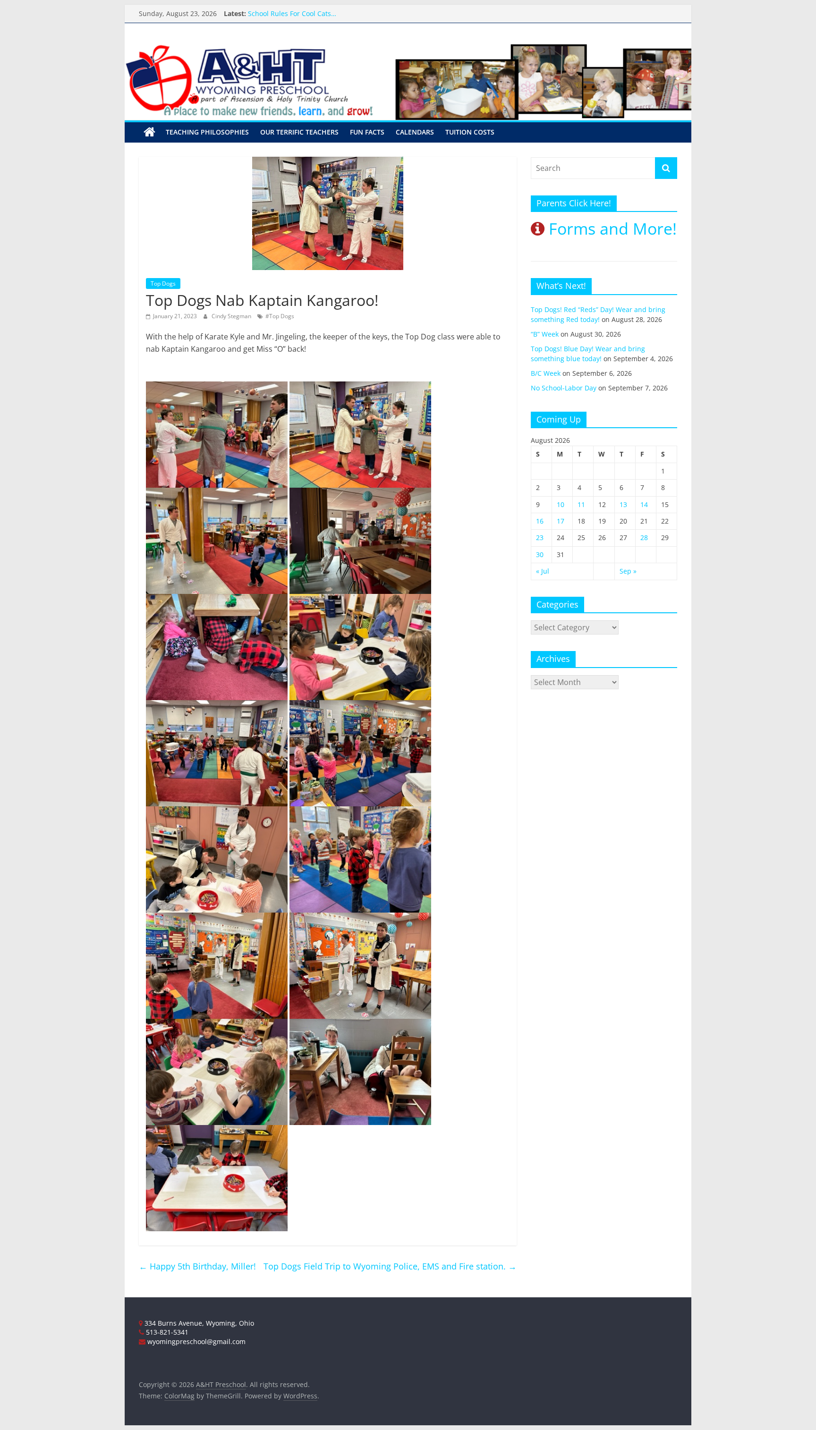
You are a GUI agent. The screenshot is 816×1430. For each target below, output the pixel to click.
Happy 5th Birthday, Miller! (197, 1266)
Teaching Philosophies (207, 131)
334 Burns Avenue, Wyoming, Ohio (198, 1323)
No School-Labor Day (563, 387)
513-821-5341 (166, 1332)
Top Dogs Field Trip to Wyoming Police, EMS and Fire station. (390, 1266)
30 (540, 554)
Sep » (628, 571)
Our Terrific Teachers (281, 13)
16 (540, 520)
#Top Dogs (279, 316)
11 (581, 504)
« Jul (542, 571)
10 (560, 504)
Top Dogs (163, 283)
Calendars (415, 131)
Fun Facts (367, 131)
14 (644, 504)
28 (644, 537)
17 (560, 520)
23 (540, 537)
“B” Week (545, 334)
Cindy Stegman (232, 316)
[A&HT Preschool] (149, 132)
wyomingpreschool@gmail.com (195, 1341)
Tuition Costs (469, 131)
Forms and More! (610, 228)
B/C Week (546, 373)
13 (623, 504)
